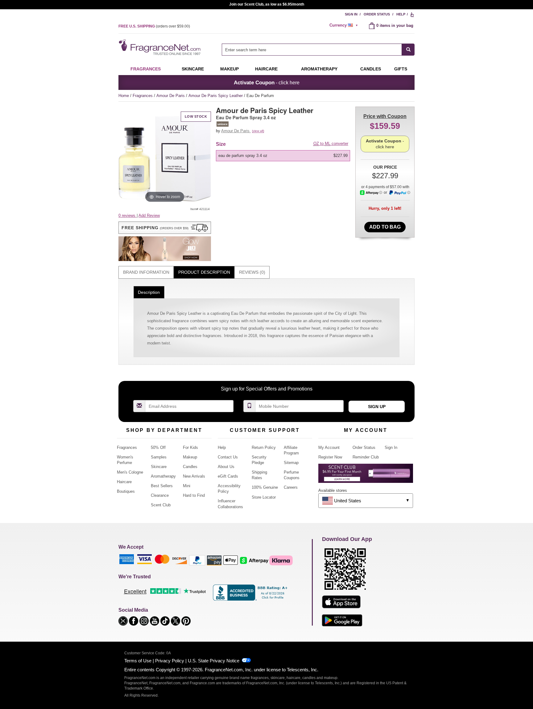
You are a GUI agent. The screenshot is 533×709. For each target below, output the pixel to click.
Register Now (330, 457)
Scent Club (161, 505)
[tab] (146, 272)
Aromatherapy (163, 476)
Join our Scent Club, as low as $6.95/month (266, 4)
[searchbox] (312, 50)
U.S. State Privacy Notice (213, 660)
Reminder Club (366, 457)
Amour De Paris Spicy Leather (216, 95)
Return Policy (264, 447)
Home (123, 95)
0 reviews (127, 215)
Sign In (351, 14)
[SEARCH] (408, 50)
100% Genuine (265, 487)
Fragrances (145, 68)
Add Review (149, 215)
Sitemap (291, 462)
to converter (330, 143)
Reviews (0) (252, 272)
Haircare (266, 68)
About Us (226, 466)
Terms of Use (137, 660)
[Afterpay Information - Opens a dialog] (371, 192)
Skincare (193, 68)
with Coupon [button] (385, 116)
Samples (159, 457)
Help (400, 14)
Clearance (160, 495)
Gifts (400, 68)
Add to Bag (385, 227)
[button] (164, 228)
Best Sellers (162, 485)
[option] (283, 155)
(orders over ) (154, 26)
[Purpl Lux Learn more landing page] (365, 475)
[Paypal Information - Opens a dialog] (399, 193)
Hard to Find (194, 495)
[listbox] (284, 155)
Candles (190, 466)
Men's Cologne (130, 472)
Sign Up (377, 406)
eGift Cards (228, 476)
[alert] (344, 25)
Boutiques (126, 491)
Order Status (377, 14)
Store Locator (264, 497)
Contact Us (228, 457)
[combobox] (318, 50)
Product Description (204, 272)
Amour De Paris (171, 95)
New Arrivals (194, 476)
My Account (329, 447)
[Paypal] (197, 560)
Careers (291, 487)
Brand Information (146, 272)
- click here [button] (267, 82)
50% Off (158, 447)
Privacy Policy (169, 660)
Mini (186, 485)
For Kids (190, 447)
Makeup (229, 68)
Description (149, 292)
